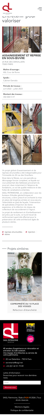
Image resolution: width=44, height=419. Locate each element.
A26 (27, 397)
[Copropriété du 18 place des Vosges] (24, 271)
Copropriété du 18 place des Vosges (24, 305)
